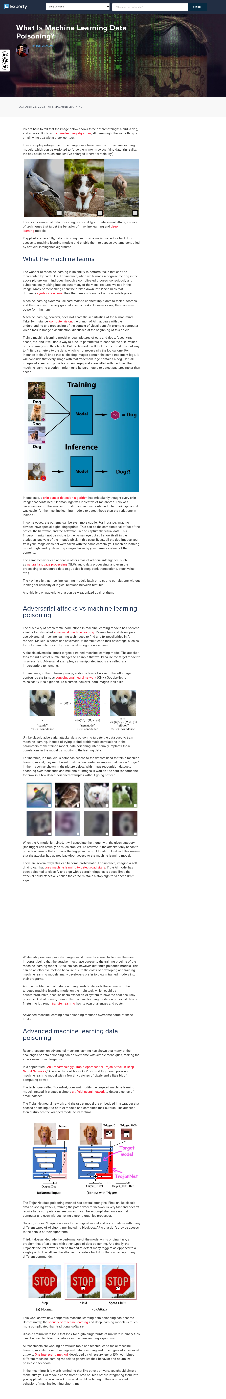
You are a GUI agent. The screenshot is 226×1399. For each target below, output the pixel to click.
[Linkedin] (5, 54)
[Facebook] (5, 60)
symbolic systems (50, 293)
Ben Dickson (44, 45)
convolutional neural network (76, 677)
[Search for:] (150, 7)
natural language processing (47, 564)
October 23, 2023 (32, 106)
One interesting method (51, 1354)
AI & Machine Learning (65, 106)
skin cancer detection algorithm (65, 498)
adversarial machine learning (74, 632)
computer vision (60, 321)
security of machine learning (68, 1322)
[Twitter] (5, 67)
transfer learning (63, 1003)
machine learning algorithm (71, 133)
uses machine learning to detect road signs (75, 867)
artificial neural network (88, 1092)
